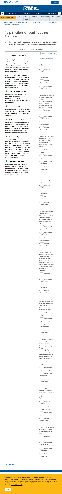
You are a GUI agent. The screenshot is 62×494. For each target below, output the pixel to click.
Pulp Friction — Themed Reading (45, 22)
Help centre (51, 13)
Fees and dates (26, 18)
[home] (31, 8)
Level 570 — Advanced (30, 22)
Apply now (58, 17)
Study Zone (21, 22)
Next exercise (11, 464)
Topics (38, 13)
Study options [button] (12, 13)
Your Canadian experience (34, 17)
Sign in (55, 2)
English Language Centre (7, 17)
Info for (26, 13)
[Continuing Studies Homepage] (2, 13)
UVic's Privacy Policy (17, 485)
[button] (59, 13)
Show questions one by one (48, 53)
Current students (53, 17)
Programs (20, 16)
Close (7, 489)
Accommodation (44, 16)
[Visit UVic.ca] (11, 2)
